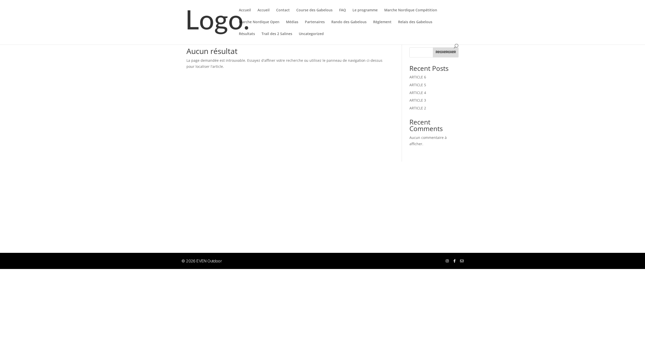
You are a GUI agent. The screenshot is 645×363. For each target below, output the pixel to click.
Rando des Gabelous (349, 22)
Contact (283, 10)
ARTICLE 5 (417, 84)
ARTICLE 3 (417, 100)
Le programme (365, 10)
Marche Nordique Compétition (410, 10)
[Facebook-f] (454, 261)
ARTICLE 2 (417, 108)
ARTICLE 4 (417, 92)
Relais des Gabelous (415, 22)
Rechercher (446, 52)
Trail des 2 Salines (277, 34)
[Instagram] (447, 261)
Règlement (382, 22)
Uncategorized (311, 34)
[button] (181, 198)
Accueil (245, 10)
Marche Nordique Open (259, 22)
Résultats (247, 34)
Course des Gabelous (314, 10)
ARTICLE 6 (417, 77)
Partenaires (315, 22)
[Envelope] (462, 261)
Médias (292, 22)
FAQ (342, 10)
